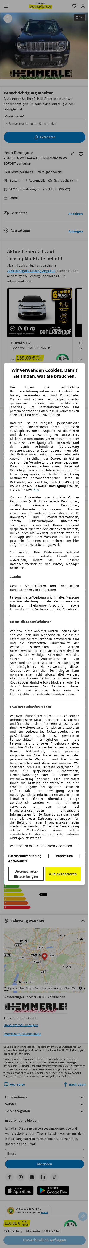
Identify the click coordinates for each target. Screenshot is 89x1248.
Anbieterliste (17, 861)
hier (36, 490)
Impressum (64, 856)
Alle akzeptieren (63, 873)
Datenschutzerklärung (24, 856)
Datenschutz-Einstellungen (26, 874)
